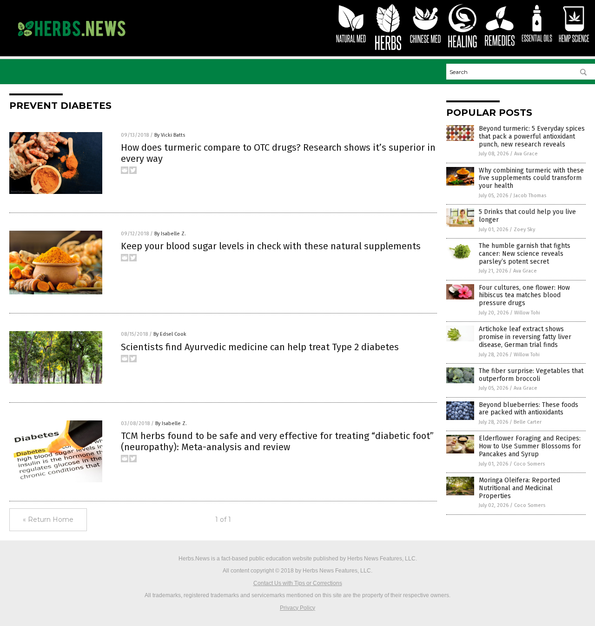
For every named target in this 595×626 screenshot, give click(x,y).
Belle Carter (528, 422)
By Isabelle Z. (170, 234)
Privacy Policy (297, 608)
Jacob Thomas (530, 196)
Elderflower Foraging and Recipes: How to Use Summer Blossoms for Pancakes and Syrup (530, 446)
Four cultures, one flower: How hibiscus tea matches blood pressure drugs (524, 295)
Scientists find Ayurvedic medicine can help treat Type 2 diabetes (260, 347)
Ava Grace (526, 154)
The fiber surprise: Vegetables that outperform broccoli (531, 375)
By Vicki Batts (169, 135)
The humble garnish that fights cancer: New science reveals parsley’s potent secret (524, 254)
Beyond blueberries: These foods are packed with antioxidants (528, 409)
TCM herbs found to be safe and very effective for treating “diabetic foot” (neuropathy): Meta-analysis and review (277, 441)
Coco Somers (529, 464)
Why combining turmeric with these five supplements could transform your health (531, 178)
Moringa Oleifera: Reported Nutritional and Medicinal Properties (519, 488)
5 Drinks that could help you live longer (527, 216)
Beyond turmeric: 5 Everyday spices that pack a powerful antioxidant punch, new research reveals (532, 136)
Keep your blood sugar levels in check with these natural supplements (271, 246)
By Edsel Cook (169, 334)
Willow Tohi (527, 313)
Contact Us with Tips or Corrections (297, 583)
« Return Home (48, 519)
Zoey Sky (524, 229)
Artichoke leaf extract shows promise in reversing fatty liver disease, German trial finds (525, 337)
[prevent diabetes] (71, 40)
